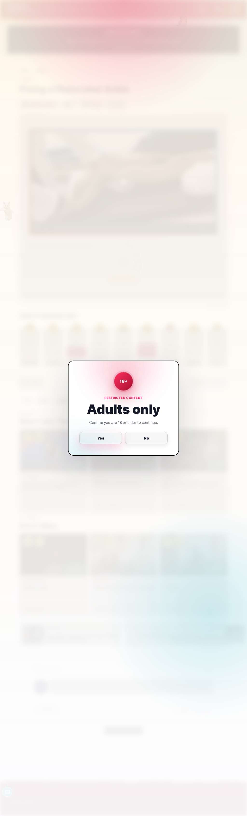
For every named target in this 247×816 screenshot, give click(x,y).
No (146, 438)
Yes (100, 438)
